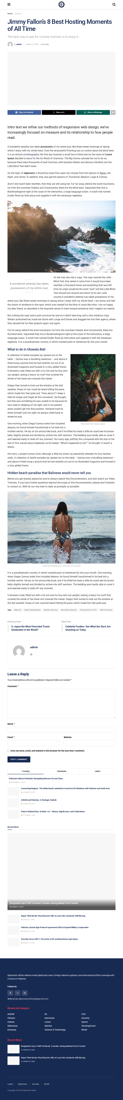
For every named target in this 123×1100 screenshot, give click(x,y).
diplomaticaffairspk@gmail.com (33, 999)
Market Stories (51, 610)
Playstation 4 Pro (88, 610)
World (84, 1029)
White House (106, 610)
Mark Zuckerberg (32, 610)
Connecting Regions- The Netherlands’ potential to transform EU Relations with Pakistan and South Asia (65, 788)
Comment (13, 686)
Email (11, 737)
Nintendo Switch (69, 610)
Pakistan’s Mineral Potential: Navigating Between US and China (36, 778)
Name (11, 723)
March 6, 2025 (32, 44)
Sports (84, 1022)
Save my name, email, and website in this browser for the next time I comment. (47, 751)
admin (19, 44)
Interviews (49, 1018)
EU (46, 1014)
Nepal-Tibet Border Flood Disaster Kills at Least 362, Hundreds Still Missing (53, 916)
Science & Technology (55, 1029)
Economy (12, 1029)
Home (10, 14)
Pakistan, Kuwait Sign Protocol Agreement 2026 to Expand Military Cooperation (54, 927)
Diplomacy (13, 1026)
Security (18, 14)
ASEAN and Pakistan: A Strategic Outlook (39, 800)
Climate (11, 1018)
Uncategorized (88, 1026)
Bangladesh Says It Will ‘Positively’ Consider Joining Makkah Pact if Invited (44, 903)
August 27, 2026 (17, 907)
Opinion (48, 1026)
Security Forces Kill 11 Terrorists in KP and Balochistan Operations (49, 939)
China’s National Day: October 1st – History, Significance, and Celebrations (53, 811)
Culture (11, 1022)
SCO (83, 1014)
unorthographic (31, 154)
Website (68, 737)
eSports (17, 610)
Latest (48, 1022)
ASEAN (11, 1014)
